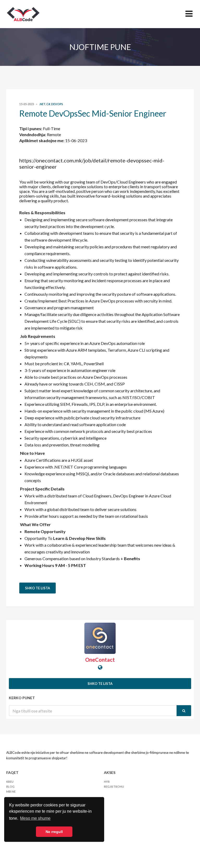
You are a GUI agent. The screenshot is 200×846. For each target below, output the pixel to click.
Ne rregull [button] (54, 832)
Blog (10, 786)
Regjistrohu (114, 786)
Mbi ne (11, 791)
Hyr (107, 781)
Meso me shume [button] (35, 818)
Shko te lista (37, 588)
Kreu (10, 781)
